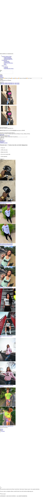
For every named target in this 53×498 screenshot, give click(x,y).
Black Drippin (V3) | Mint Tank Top (6, 287)
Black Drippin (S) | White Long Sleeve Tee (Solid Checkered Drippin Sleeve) (6, 244)
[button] (1, 70)
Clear (9, 135)
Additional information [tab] (3, 142)
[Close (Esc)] (0, 486)
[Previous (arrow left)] (0, 487)
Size (0, 135)
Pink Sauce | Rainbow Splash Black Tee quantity (9, 136)
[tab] (26, 141)
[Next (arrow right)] (1, 487)
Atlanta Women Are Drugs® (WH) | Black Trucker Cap (6, 202)
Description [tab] (2, 141)
